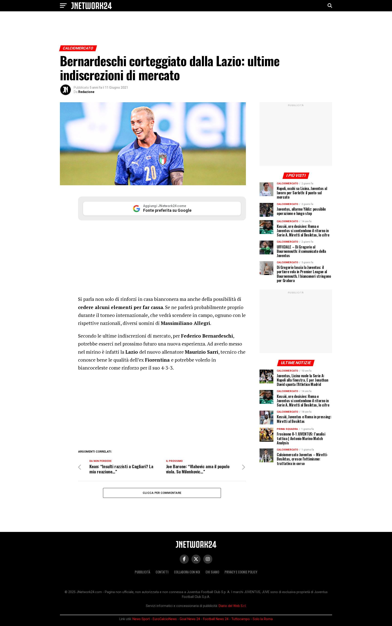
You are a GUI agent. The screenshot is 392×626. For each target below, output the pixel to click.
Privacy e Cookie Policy (241, 572)
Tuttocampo (240, 619)
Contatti (162, 572)
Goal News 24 (190, 619)
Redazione (86, 92)
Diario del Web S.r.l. (232, 606)
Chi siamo (212, 572)
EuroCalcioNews (165, 619)
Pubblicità (142, 572)
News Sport (141, 619)
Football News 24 (215, 619)
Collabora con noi (187, 572)
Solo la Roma (263, 619)
